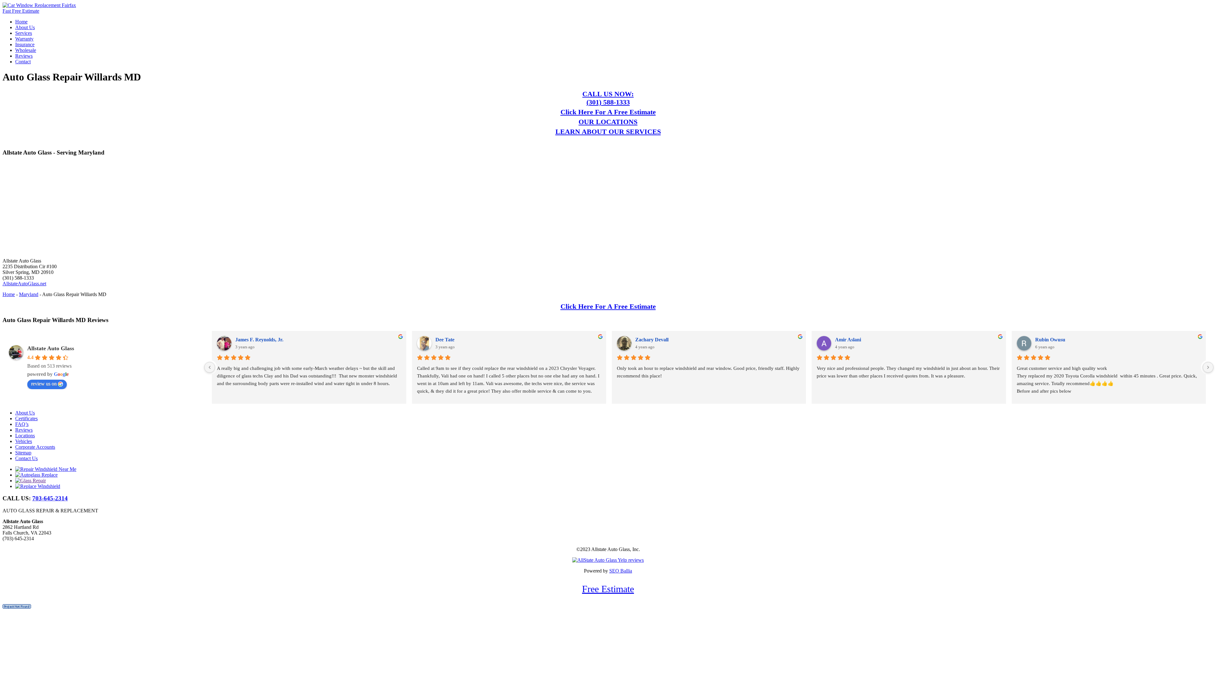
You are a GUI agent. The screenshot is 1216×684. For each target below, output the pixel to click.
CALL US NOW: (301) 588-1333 (608, 98)
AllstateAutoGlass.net (24, 283)
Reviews (24, 56)
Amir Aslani (848, 339)
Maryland (28, 294)
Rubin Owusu (1050, 339)
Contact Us (26, 458)
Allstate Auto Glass (50, 348)
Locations (25, 435)
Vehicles (23, 441)
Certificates (26, 418)
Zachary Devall (651, 339)
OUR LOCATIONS (608, 122)
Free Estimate (608, 589)
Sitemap (23, 452)
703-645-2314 (50, 498)
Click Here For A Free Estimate (608, 112)
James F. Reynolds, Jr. (259, 339)
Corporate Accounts (35, 447)
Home (21, 21)
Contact (23, 61)
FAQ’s (21, 424)
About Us (25, 27)
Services (23, 33)
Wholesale (25, 50)
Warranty (24, 38)
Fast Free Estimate (21, 11)
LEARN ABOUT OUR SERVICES (608, 132)
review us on (44, 383)
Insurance (25, 44)
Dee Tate (444, 339)
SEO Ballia (620, 570)
